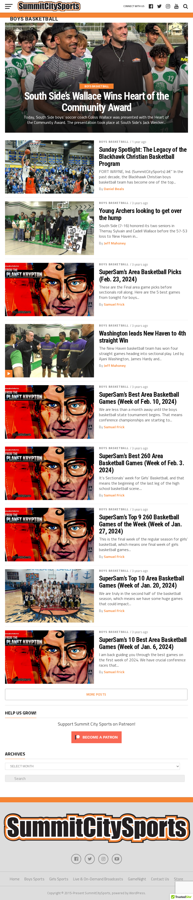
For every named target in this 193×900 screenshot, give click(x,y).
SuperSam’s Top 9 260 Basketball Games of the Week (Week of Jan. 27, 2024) (140, 524)
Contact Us (160, 879)
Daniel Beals (114, 189)
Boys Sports (34, 879)
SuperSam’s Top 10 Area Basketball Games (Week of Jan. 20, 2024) (141, 582)
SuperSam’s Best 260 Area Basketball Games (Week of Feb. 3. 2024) (141, 463)
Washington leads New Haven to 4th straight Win (142, 337)
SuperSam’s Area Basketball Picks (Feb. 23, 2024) (140, 275)
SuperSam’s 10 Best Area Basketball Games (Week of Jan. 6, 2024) (143, 643)
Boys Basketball (114, 141)
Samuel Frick (114, 304)
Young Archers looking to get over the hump (140, 214)
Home (15, 879)
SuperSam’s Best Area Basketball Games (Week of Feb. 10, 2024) (139, 398)
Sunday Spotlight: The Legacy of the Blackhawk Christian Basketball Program (142, 156)
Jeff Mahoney (115, 243)
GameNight (137, 879)
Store (178, 879)
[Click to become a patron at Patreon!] (96, 744)
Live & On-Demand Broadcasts (98, 879)
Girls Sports (58, 879)
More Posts (96, 694)
